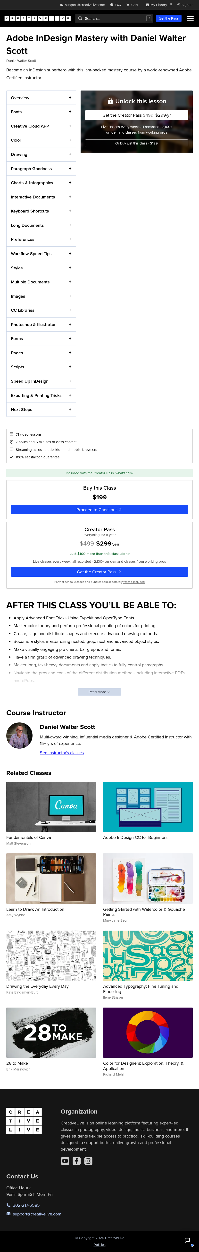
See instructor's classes (62, 753)
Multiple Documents (30, 282)
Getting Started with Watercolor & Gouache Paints (144, 912)
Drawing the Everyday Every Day (37, 986)
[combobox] (114, 18)
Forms (17, 338)
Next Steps (21, 409)
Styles (17, 268)
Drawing (19, 154)
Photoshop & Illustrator (33, 324)
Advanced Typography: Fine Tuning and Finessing (140, 988)
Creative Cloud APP (30, 126)
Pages (17, 353)
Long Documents (27, 225)
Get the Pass (169, 18)
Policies (100, 1244)
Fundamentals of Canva (28, 837)
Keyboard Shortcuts (30, 211)
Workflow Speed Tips (31, 253)
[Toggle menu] (190, 18)
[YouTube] (65, 1161)
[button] (187, 1240)
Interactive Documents (33, 197)
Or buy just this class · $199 (136, 143)
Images (18, 296)
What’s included (134, 582)
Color (16, 140)
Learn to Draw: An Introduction (35, 909)
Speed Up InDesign (30, 381)
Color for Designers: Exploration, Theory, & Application (143, 1065)
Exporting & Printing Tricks (36, 395)
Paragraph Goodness (31, 169)
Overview (20, 98)
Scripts (17, 367)
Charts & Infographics (32, 183)
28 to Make (17, 1063)
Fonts (16, 112)
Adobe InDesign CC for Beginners (135, 837)
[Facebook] (76, 1161)
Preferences (22, 239)
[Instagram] (88, 1161)
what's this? (124, 473)
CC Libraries (22, 310)
